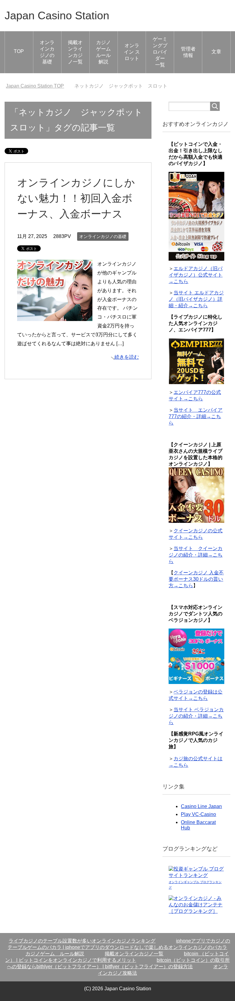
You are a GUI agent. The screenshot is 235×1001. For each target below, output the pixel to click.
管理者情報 (188, 52)
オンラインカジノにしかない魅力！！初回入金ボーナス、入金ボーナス (76, 198)
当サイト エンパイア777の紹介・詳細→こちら (195, 416)
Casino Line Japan (201, 806)
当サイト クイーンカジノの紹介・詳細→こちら (195, 555)
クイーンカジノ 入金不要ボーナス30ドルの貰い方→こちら (196, 579)
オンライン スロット (132, 52)
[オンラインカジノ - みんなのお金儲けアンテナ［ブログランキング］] (196, 911)
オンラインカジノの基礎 (47, 52)
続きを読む (126, 357)
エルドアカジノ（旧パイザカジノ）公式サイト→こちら (195, 275)
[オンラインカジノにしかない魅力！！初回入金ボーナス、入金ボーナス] (54, 316)
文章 (216, 51)
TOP (19, 51)
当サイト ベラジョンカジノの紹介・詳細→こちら (196, 716)
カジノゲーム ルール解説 (106, 52)
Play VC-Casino (198, 814)
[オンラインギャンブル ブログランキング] (196, 875)
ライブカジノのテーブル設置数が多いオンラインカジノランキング (82, 940)
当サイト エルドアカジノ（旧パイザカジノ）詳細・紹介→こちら (196, 299)
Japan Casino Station (57, 15)
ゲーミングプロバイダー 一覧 (161, 51)
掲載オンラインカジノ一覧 (75, 52)
